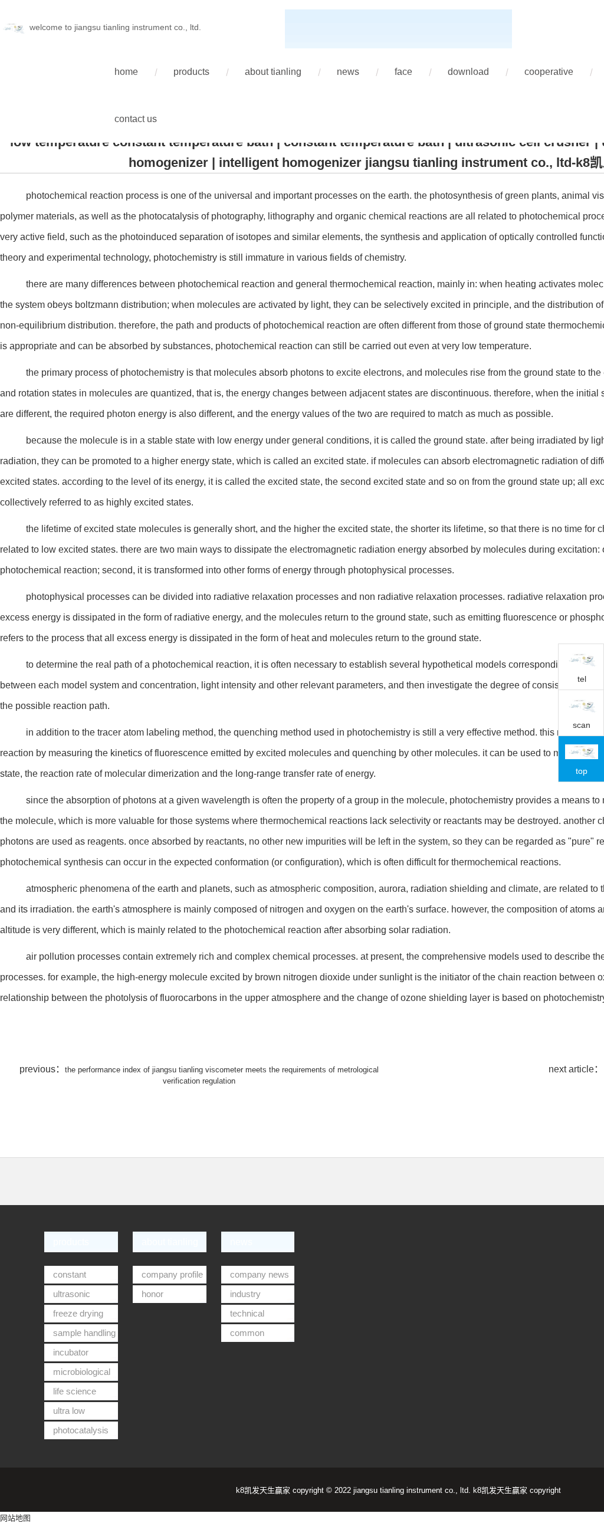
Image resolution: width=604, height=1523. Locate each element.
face (403, 72)
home (126, 72)
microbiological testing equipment (78, 1374)
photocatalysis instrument (76, 1432)
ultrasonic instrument (67, 1296)
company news (259, 1274)
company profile (172, 1274)
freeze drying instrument (73, 1315)
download (468, 72)
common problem (242, 1335)
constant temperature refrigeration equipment (67, 1276)
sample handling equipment (80, 1335)
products (191, 72)
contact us (135, 119)
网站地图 (15, 1518)
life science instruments (70, 1393)
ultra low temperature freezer (67, 1413)
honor (152, 1294)
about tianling (273, 72)
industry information (242, 1296)
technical (247, 1313)
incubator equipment (66, 1354)
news (348, 72)
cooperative (548, 72)
